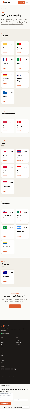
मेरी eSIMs (18, 340)
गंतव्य (2, 340)
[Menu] (27, 2)
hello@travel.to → (15, 306)
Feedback (26, 407)
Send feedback (5, 403)
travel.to (3, 8)
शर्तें (2, 355)
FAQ (2, 344)
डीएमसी (2, 360)
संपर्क (2, 362)
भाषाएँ (2, 346)
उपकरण (2, 342)
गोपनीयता (3, 358)
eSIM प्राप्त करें (21, 2)
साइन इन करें (18, 342)
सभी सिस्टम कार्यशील (5, 333)
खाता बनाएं (18, 344)
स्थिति (2, 349)
